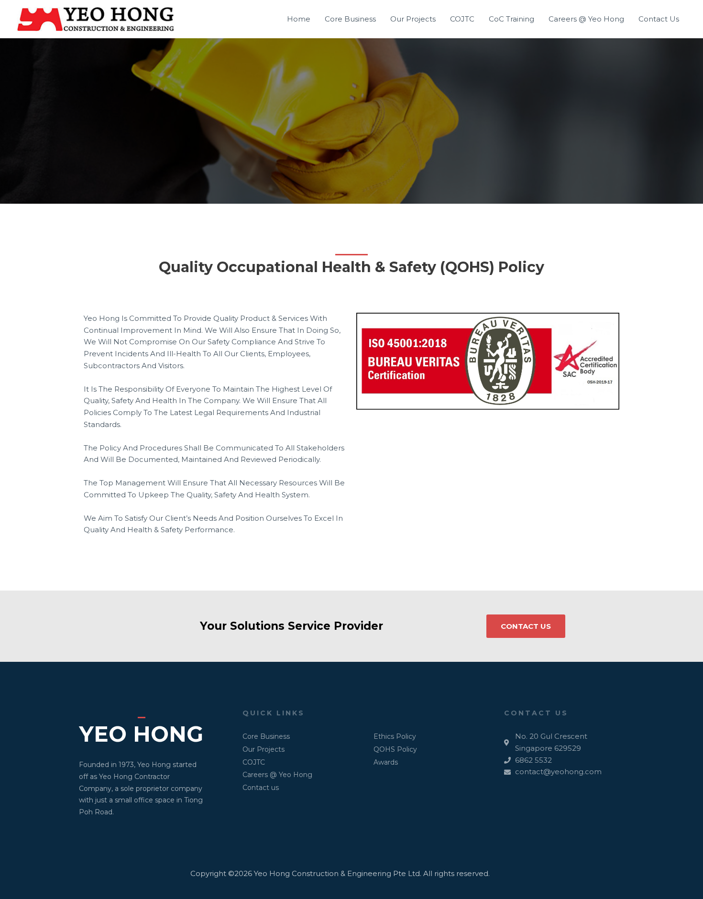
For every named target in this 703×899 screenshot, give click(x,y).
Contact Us (658, 18)
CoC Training (511, 18)
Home (298, 18)
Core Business (350, 18)
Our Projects (413, 18)
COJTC (462, 18)
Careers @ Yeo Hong (586, 18)
